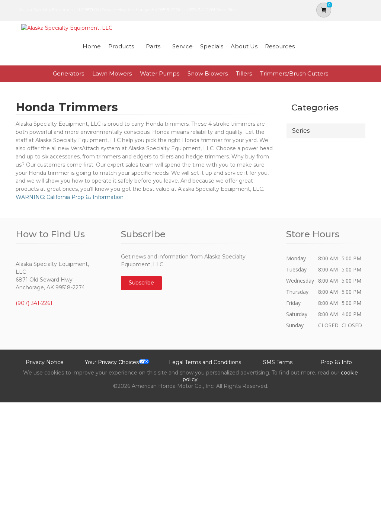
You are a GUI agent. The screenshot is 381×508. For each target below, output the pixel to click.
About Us (244, 46)
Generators (68, 73)
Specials (211, 46)
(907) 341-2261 (201, 9)
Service (182, 46)
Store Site (225, 9)
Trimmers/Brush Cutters (294, 73)
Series (301, 130)
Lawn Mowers (112, 73)
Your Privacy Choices (112, 362)
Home (92, 46)
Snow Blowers (208, 73)
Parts (153, 46)
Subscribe (141, 282)
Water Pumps (159, 73)
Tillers (244, 73)
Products (121, 46)
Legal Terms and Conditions (205, 362)
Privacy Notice (45, 362)
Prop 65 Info (336, 362)
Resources (280, 46)
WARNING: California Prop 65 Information (70, 197)
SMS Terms (277, 362)
